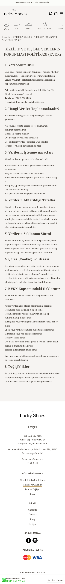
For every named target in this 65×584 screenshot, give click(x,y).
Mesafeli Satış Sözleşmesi (32, 479)
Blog (32, 519)
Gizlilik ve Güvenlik (32, 484)
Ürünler (32, 514)
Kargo (32, 493)
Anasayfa (6, 37)
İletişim (32, 523)
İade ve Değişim (32, 489)
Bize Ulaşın (56, 580)
